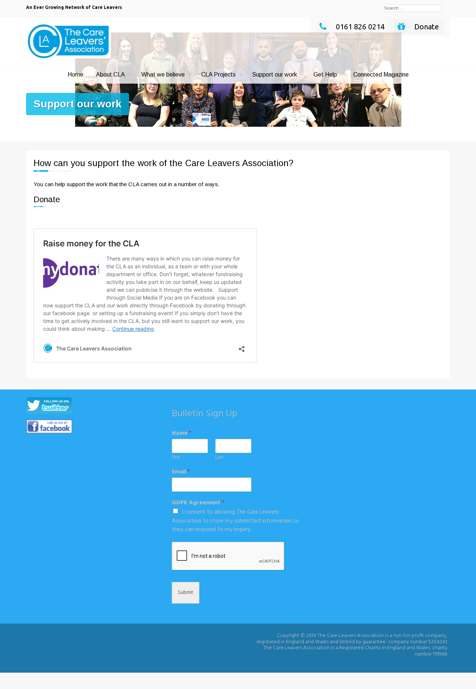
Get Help (325, 74)
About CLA (110, 74)
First (176, 458)
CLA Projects (218, 74)
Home (75, 74)
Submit (185, 592)
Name (182, 433)
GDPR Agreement (198, 503)
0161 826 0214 (360, 26)
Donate (426, 26)
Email (181, 472)
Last (219, 458)
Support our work (274, 74)
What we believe (163, 74)
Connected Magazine (381, 74)
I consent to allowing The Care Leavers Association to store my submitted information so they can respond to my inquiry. (235, 520)
